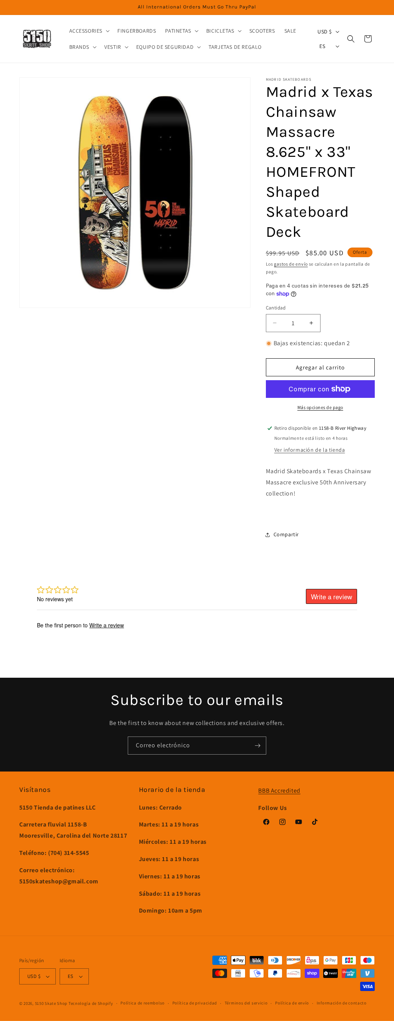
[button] (89, 31)
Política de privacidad (194, 1003)
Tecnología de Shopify (90, 1003)
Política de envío (292, 1003)
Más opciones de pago (320, 407)
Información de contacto (342, 1003)
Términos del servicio (246, 1003)
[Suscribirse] (257, 746)
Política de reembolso (142, 1003)
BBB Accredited (279, 791)
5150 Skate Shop (51, 1003)
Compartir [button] (286, 534)
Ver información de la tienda (309, 449)
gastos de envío (291, 264)
